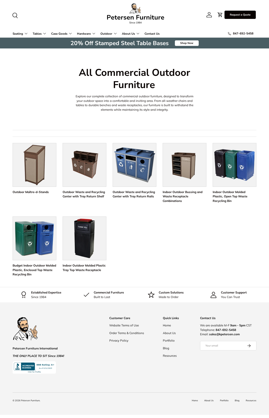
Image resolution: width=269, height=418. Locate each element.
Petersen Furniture (30, 400)
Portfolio (169, 340)
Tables (37, 34)
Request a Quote (240, 14)
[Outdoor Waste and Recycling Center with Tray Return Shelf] (84, 165)
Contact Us (152, 34)
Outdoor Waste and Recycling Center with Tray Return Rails (134, 194)
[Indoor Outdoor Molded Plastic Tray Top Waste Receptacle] (84, 238)
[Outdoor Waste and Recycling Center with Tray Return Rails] (134, 165)
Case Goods (59, 34)
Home (167, 325)
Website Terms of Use (124, 325)
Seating (18, 34)
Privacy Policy (118, 340)
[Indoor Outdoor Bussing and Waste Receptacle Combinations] (184, 165)
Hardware (84, 34)
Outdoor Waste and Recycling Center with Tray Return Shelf (84, 194)
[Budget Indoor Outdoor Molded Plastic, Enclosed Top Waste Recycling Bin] (34, 238)
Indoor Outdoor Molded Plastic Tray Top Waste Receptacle (84, 268)
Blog (166, 348)
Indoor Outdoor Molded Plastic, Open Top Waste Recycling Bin (230, 196)
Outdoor (106, 34)
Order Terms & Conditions (126, 333)
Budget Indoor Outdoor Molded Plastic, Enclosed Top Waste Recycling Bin (34, 270)
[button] (220, 14)
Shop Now (186, 43)
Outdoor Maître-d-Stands (31, 192)
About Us (128, 34)
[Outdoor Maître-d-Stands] (34, 165)
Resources (170, 356)
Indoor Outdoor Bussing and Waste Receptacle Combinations (182, 196)
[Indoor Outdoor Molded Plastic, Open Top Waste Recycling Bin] (234, 165)
